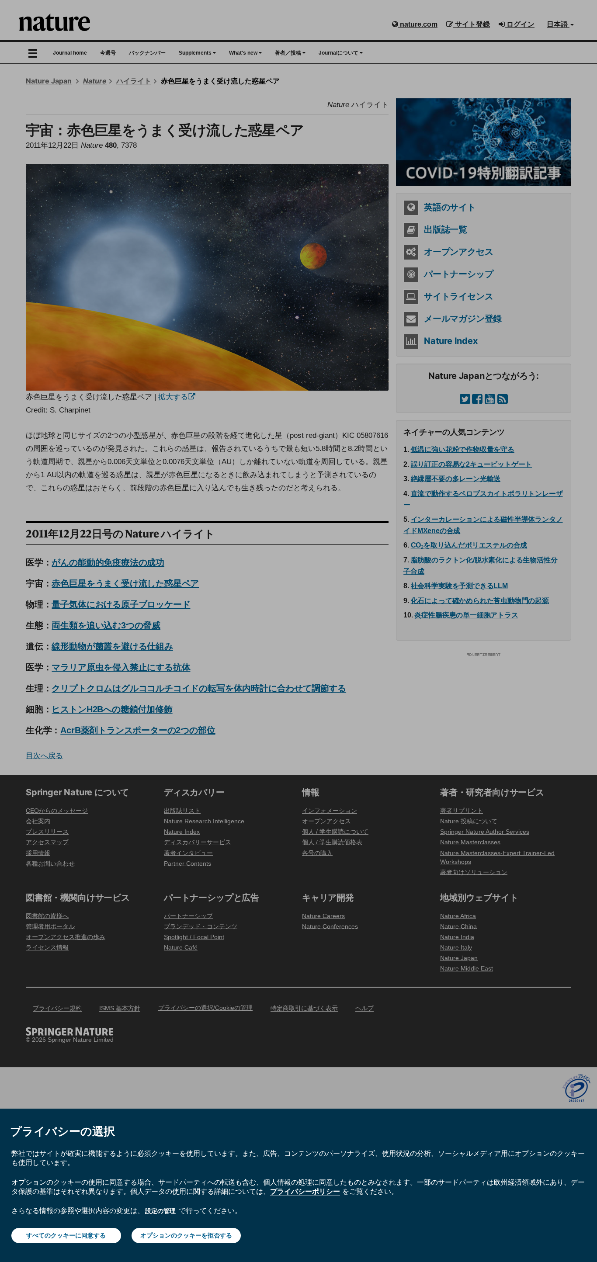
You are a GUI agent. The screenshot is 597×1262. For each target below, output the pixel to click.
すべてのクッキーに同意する (66, 1235)
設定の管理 (160, 1210)
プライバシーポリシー (305, 1191)
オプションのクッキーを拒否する (186, 1235)
